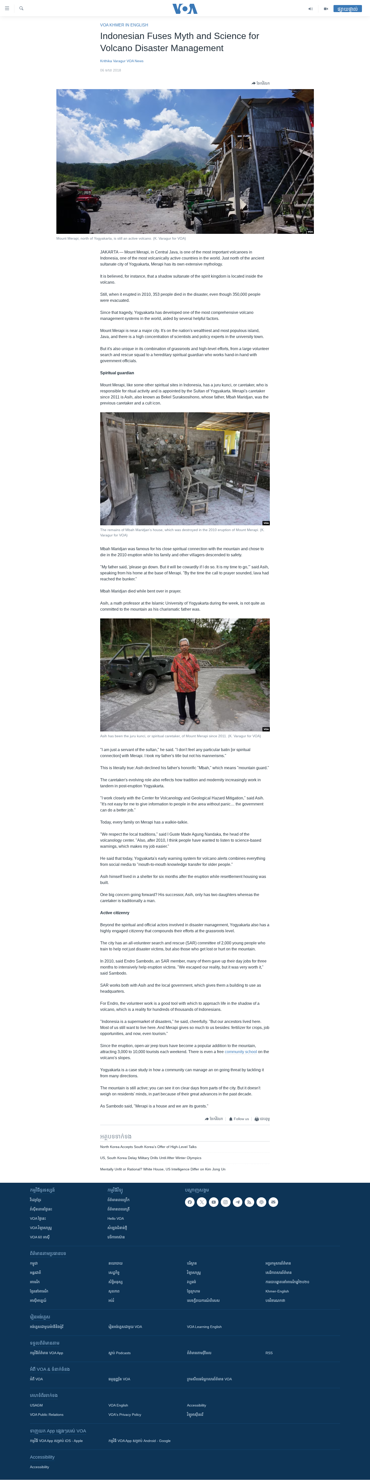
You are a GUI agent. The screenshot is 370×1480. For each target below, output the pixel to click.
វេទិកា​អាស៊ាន (116, 1237)
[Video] (326, 9)
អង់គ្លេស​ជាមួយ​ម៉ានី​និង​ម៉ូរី (46, 1327)
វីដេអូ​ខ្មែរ (35, 1200)
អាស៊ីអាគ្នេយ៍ (38, 1301)
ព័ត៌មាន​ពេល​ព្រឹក (118, 1200)
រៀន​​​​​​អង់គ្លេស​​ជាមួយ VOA (125, 1327)
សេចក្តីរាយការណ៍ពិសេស (203, 1301)
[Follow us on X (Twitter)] (201, 1202)
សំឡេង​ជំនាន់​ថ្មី (117, 1228)
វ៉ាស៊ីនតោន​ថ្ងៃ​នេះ (41, 1209)
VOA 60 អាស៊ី (40, 1237)
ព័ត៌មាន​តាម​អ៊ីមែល (199, 1353)
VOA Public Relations (46, 1415)
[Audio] (310, 9)
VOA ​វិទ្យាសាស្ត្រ (41, 1228)
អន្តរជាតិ (35, 1273)
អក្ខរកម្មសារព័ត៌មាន (278, 1263)
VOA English (118, 1405)
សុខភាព (114, 1291)
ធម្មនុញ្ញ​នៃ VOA (119, 1379)
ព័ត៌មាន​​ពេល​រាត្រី (118, 1209)
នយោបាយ (115, 1263)
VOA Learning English (204, 1327)
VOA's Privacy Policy (124, 1415)
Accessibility (196, 1405)
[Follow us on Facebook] (190, 1202)
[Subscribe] (273, 1202)
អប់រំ (111, 1301)
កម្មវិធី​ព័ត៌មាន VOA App (46, 1353)
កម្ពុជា (34, 1263)
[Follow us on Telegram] (237, 1202)
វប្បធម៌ (191, 1282)
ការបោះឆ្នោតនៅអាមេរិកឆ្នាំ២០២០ (287, 1282)
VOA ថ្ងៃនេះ (38, 1218)
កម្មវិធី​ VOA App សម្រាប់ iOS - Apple (56, 1441)
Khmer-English (277, 1291)
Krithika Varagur (113, 61)
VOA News (135, 61)
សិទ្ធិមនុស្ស (115, 1282)
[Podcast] (261, 1202)
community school (241, 1052)
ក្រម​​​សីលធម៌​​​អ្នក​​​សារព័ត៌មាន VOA (209, 1379)
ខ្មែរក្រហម (193, 1291)
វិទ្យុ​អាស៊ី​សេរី (195, 1415)
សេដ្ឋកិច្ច (114, 1273)
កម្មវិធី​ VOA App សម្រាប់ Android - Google (139, 1441)
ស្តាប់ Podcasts (119, 1353)
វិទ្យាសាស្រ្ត (194, 1273)
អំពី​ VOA (36, 1379)
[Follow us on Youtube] (213, 1202)
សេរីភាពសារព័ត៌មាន (279, 1273)
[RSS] (249, 1202)
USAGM (36, 1405)
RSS (269, 1353)
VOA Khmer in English (124, 25)
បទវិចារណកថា (275, 1301)
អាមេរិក (35, 1282)
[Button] (261, 83)
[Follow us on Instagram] (225, 1202)
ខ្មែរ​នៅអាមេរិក (39, 1291)
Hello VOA (115, 1218)
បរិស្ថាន (192, 1263)
